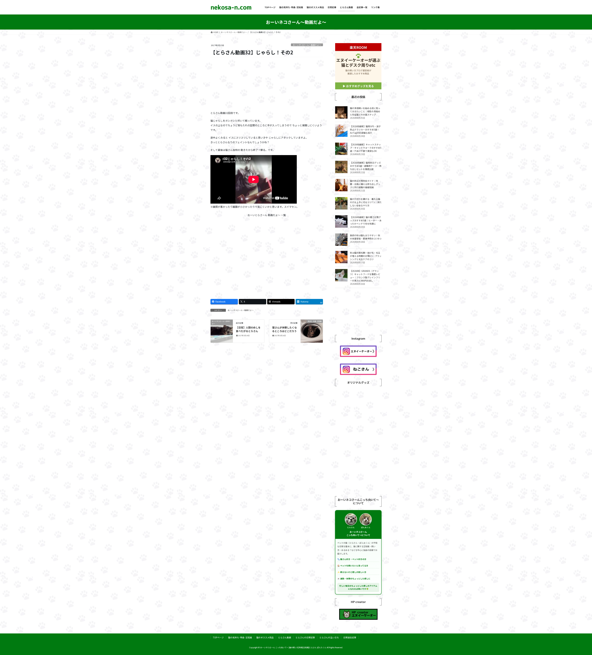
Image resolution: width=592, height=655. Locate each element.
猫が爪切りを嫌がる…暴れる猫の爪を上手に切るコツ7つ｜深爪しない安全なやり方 (365, 202)
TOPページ (218, 637)
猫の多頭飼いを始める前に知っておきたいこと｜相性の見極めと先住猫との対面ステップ (365, 111)
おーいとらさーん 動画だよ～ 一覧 (267, 215)
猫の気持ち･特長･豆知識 (240, 637)
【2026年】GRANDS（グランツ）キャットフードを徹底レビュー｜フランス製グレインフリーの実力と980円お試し (365, 275)
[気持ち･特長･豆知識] (312, 331)
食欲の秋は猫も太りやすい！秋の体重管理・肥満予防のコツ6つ (365, 237)
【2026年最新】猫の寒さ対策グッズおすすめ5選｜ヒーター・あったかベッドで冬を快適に (365, 220)
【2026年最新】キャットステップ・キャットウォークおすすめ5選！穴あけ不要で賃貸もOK (365, 147)
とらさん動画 (284, 637)
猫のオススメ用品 (265, 637)
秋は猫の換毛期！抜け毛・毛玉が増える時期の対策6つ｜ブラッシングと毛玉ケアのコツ (365, 256)
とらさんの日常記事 (305, 637)
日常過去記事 (349, 637)
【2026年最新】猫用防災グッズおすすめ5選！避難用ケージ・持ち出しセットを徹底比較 (365, 166)
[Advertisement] (266, 84)
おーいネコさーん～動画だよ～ (307, 44)
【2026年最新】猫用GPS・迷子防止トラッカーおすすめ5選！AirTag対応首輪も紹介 (365, 129)
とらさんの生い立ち (329, 637)
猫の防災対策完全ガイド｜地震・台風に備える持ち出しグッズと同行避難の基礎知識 (365, 184)
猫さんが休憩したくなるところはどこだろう (284, 329)
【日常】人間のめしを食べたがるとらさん (248, 329)
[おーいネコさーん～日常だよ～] (222, 331)
